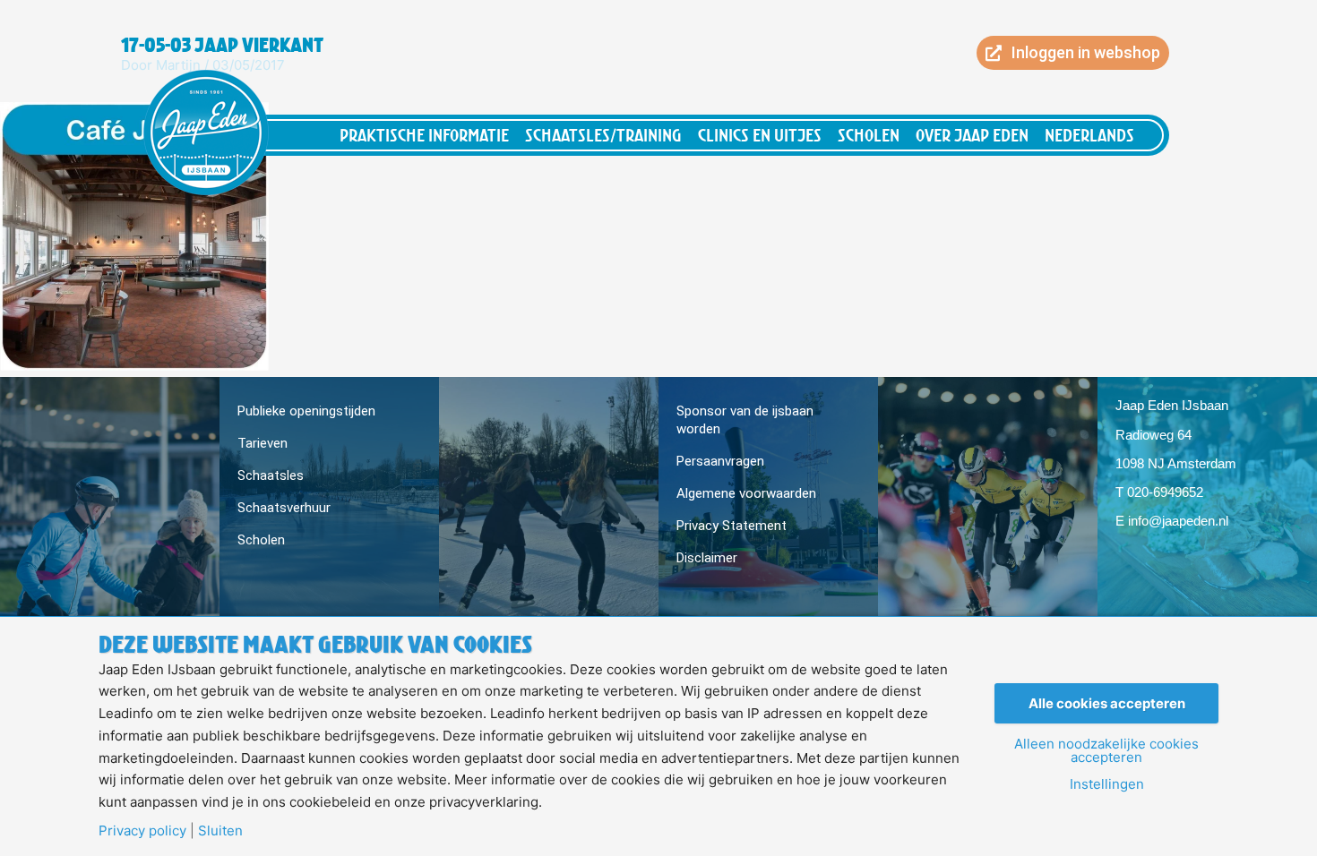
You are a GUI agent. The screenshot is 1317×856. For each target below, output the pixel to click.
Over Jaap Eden (972, 134)
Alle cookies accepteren (1107, 703)
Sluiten (220, 830)
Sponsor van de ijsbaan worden (744, 420)
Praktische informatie (424, 134)
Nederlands (1089, 134)
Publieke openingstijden (306, 411)
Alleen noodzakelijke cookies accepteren (1106, 750)
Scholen (869, 134)
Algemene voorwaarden (746, 493)
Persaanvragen (720, 461)
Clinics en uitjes (760, 134)
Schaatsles (270, 475)
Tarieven (262, 443)
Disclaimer (706, 558)
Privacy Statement (731, 526)
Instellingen (1107, 784)
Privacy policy (142, 830)
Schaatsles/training (603, 134)
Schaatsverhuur (284, 508)
